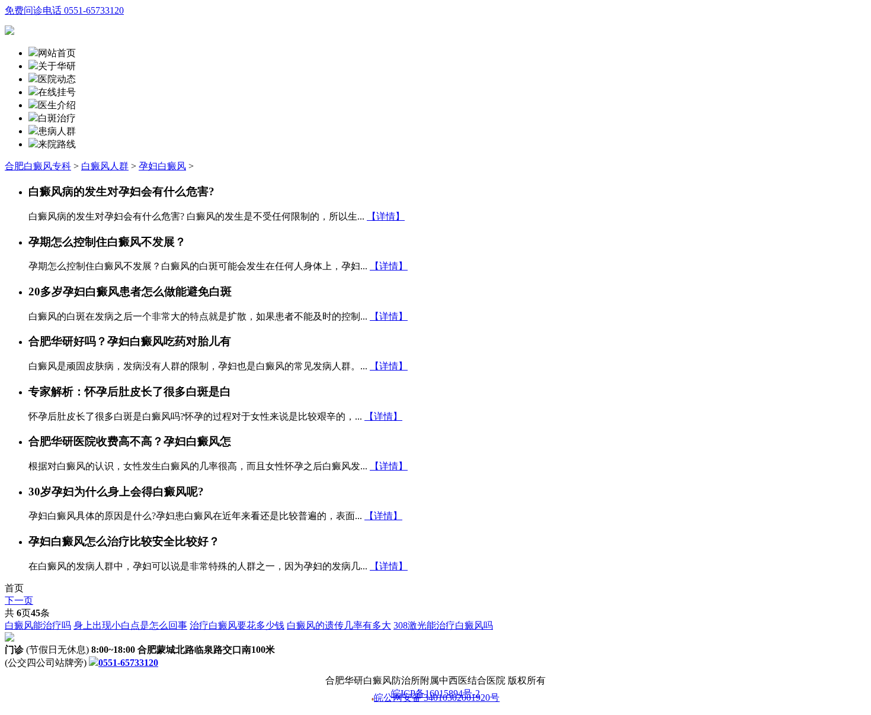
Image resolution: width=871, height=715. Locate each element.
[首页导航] (33, 92)
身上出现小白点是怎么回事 (130, 625)
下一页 (19, 600)
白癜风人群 (105, 166)
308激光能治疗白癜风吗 (443, 625)
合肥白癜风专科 (38, 166)
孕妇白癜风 (162, 166)
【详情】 (386, 216)
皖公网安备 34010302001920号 (436, 698)
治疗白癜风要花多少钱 (237, 625)
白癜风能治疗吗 (38, 625)
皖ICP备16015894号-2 (435, 693)
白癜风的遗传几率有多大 (339, 625)
